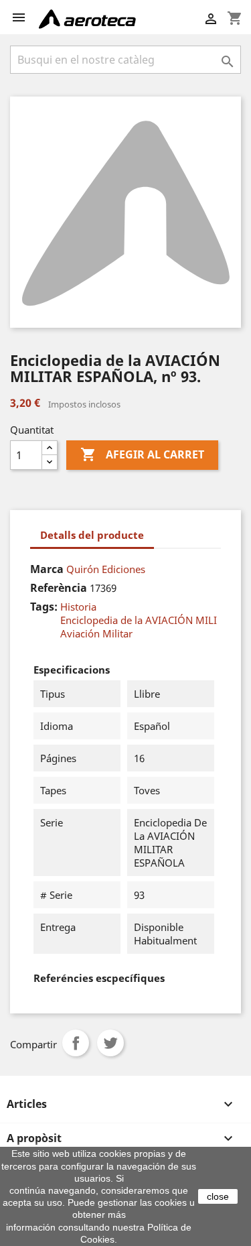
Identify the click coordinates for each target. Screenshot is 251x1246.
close (218, 1196)
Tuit (110, 1043)
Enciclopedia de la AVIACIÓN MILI (138, 620)
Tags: (44, 606)
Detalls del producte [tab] (92, 535)
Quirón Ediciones (105, 569)
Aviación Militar (96, 633)
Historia (78, 606)
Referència (58, 588)
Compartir (75, 1043)
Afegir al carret (142, 454)
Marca (47, 569)
